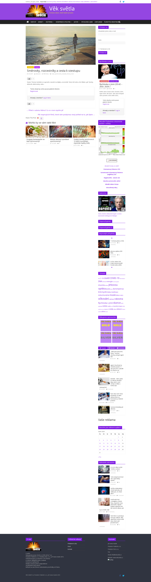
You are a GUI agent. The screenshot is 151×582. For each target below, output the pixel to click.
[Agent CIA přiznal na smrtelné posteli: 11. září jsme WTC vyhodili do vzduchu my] (104, 364)
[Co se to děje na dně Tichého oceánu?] (104, 466)
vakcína (100, 309)
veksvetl (110, 88)
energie (110, 281)
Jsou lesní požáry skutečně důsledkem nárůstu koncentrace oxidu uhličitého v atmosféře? (72, 1)
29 (119, 449)
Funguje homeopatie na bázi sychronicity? (35, 140)
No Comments (110, 402)
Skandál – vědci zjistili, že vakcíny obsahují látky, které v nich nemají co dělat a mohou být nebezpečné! (111, 383)
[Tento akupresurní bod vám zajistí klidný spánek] (104, 476)
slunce (117, 302)
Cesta (52, 74)
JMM (108, 289)
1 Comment (110, 389)
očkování (103, 298)
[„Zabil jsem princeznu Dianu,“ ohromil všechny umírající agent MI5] (104, 350)
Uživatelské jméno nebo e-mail (107, 31)
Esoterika (49, 22)
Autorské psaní (104, 81)
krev (100, 292)
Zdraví (40, 22)
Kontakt (70, 549)
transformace (117, 306)
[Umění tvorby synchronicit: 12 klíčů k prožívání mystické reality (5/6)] (84, 127)
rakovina (118, 298)
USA (124, 306)
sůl (112, 306)
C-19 (101, 278)
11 (104, 443)
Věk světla (62, 8)
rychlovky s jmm (114, 81)
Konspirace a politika (63, 22)
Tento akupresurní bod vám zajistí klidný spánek (116, 478)
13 (111, 443)
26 (107, 449)
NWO (121, 295)
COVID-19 (114, 278)
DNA (100, 281)
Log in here (47, 98)
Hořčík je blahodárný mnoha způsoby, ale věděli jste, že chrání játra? (116, 491)
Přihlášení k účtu (72, 543)
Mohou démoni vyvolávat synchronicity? (59, 140)
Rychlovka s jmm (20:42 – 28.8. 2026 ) (111, 85)
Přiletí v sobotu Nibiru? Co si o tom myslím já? (45, 110)
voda (111, 309)
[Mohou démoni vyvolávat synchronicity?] (60, 127)
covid (106, 278)
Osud (69, 546)
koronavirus (118, 288)
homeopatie (116, 281)
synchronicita (58, 74)
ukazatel (64, 74)
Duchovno (30, 67)
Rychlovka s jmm (87, 22)
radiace (111, 299)
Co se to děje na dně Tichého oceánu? (116, 468)
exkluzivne (38, 74)
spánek (100, 306)
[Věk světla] (28, 22)
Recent (112, 348)
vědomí (119, 309)
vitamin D (106, 309)
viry (103, 309)
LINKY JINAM (98, 22)
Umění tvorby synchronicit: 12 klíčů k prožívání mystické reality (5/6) (84, 141)
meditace (114, 292)
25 (104, 449)
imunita (101, 285)
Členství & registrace (111, 22)
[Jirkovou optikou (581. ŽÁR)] (104, 251)
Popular (103, 348)
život (72, 74)
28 (115, 449)
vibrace (69, 74)
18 (104, 446)
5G (99, 278)
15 (119, 443)
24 (100, 449)
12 (107, 443)
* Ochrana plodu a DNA (117, 241)
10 (100, 443)
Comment (122, 348)
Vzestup (33, 22)
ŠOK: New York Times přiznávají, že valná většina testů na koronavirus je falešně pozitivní (116, 397)
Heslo (99, 40)
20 (111, 446)
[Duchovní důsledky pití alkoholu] (104, 406)
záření (103, 311)
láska (109, 292)
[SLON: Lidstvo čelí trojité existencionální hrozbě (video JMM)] (104, 261)
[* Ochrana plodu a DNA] (104, 241)
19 (107, 446)
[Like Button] (29, 78)
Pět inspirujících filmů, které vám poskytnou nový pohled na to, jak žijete (66, 115)
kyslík (104, 292)
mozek (113, 295)
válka (115, 309)
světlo (109, 306)
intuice (106, 285)
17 (100, 446)
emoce (104, 281)
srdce (105, 306)
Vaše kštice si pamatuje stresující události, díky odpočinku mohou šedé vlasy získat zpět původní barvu (117, 519)
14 (115, 443)
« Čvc (99, 457)
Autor (76, 22)
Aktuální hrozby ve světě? (112, 166)
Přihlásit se (102, 53)
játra (112, 289)
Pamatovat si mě (105, 49)
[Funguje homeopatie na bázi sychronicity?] (37, 127)
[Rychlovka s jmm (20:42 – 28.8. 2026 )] (111, 65)
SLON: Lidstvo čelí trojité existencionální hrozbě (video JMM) (116, 263)
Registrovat (34, 91)
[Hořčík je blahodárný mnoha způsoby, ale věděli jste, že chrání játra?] (104, 487)
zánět (99, 311)
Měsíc (118, 295)
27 (111, 449)
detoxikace (122, 278)
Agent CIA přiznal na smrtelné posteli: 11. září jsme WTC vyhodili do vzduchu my (116, 367)
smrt (122, 303)
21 (115, 446)
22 (119, 446)
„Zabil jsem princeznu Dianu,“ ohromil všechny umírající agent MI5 (117, 354)
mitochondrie (103, 295)
